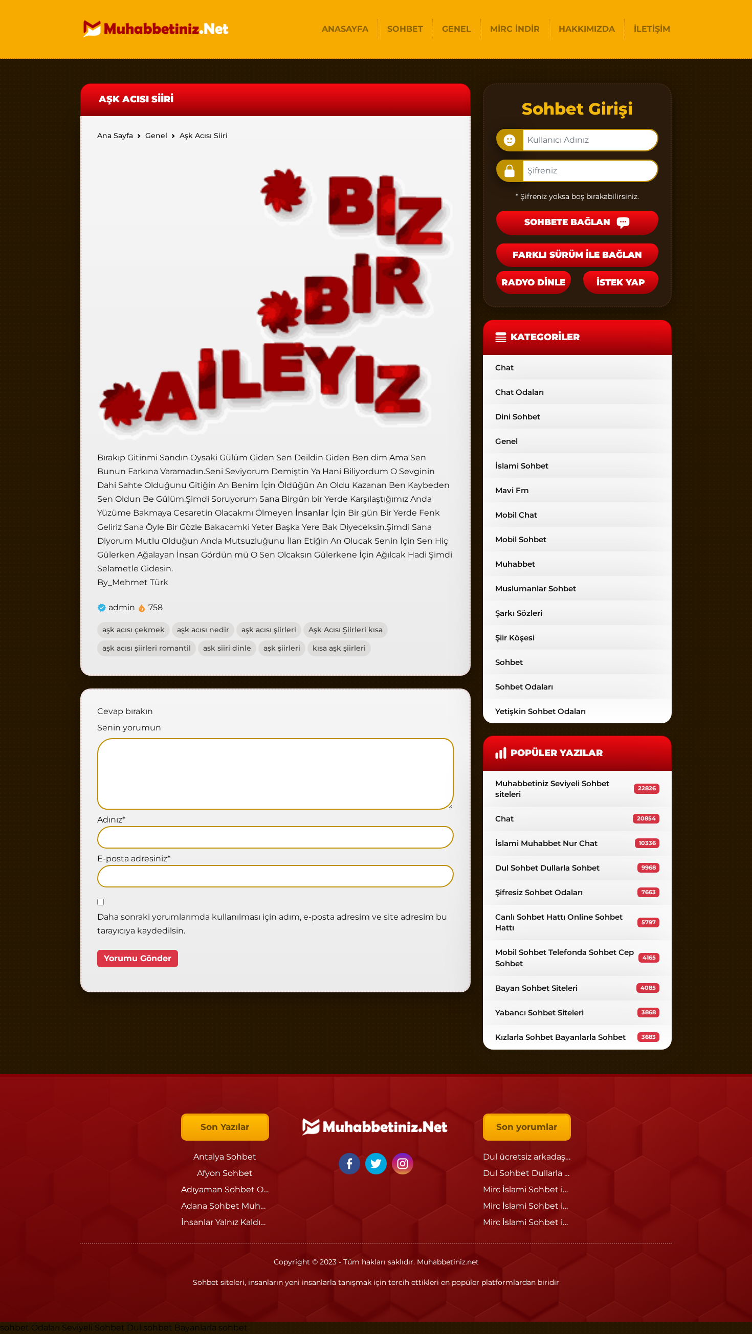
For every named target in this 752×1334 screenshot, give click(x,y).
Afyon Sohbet (225, 1173)
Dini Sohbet (517, 416)
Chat (504, 367)
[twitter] (377, 1163)
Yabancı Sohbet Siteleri (575, 1012)
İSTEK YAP (620, 282)
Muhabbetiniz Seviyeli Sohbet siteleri (575, 789)
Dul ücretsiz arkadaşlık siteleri (543, 1157)
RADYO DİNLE (533, 282)
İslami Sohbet (521, 466)
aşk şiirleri (281, 648)
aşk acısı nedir (203, 629)
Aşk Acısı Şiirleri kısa (345, 629)
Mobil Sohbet (520, 539)
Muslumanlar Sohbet (535, 588)
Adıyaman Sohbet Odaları (233, 1189)
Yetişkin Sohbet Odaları (540, 711)
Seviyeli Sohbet (94, 1327)
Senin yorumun (129, 727)
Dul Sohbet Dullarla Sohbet (575, 868)
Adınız (111, 820)
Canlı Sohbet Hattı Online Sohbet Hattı (575, 922)
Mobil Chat (516, 515)
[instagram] (402, 1163)
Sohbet (509, 662)
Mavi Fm (512, 490)
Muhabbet (515, 564)
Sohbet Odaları (524, 687)
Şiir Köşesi (515, 637)
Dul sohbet (149, 1327)
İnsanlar (311, 513)
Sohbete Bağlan (568, 222)
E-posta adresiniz (133, 858)
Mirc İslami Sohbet (521, 1189)
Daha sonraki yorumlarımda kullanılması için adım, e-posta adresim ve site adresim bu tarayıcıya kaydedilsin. (272, 924)
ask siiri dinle (227, 648)
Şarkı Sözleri (518, 613)
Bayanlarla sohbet (211, 1327)
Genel (506, 441)
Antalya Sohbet (224, 1157)
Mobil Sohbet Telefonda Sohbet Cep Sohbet (575, 957)
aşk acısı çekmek (133, 629)
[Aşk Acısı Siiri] (275, 298)
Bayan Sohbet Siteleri (575, 988)
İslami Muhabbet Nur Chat (575, 843)
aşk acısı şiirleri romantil (146, 648)
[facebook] (351, 1163)
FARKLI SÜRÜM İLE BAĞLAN (577, 255)
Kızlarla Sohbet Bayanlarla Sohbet (575, 1037)
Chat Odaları (519, 392)
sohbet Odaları (30, 1327)
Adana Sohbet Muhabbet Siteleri (248, 1206)
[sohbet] (157, 29)
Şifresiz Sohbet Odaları (575, 892)
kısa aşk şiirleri (339, 648)
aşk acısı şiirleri (268, 629)
